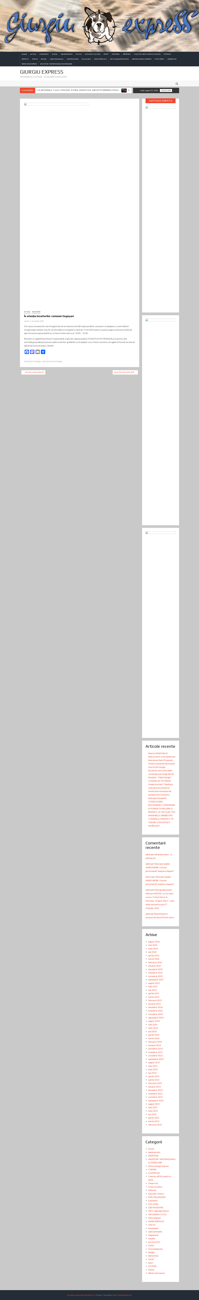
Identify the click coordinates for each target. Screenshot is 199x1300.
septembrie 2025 (156, 979)
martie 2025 (153, 997)
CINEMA (152, 1169)
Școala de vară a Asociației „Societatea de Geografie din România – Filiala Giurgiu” (161, 774)
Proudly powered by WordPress (80, 1295)
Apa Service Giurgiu (32, 361)
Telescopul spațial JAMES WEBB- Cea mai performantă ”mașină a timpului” (160, 867)
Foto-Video (159, 59)
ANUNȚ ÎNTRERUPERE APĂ (124, 372)
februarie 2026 (155, 962)
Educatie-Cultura (92, 54)
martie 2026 (153, 959)
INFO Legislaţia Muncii (119, 59)
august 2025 (154, 983)
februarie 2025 (155, 1000)
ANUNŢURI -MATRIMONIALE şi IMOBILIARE (56, 64)
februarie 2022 (155, 1124)
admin (26, 321)
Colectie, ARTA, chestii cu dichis (147, 54)
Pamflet (25, 59)
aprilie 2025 (153, 993)
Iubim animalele (56, 59)
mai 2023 (152, 1073)
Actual (33, 54)
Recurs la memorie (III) (34, 372)
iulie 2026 (152, 945)
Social (55, 54)
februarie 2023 (155, 1083)
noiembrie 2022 (155, 1093)
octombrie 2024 (155, 1014)
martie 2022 (153, 1121)
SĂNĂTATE (127, 54)
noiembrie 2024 (155, 1011)
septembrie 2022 (156, 1100)
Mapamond (153, 1235)
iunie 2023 (153, 1069)
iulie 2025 (152, 986)
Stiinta (35, 59)
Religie (44, 59)
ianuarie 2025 (154, 1004)
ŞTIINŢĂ (152, 1266)
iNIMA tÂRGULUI (100, 59)
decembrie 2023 (155, 1048)
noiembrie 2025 (155, 972)
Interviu (167, 54)
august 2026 (154, 941)
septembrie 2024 (156, 1017)
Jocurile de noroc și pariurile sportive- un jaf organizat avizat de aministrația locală (130, 90)
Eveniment (44, 54)
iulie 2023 (152, 1066)
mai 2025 (152, 990)
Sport (106, 54)
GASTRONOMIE (73, 59)
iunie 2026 (153, 948)
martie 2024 (153, 1038)
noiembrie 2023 (155, 1052)
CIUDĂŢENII (154, 1173)
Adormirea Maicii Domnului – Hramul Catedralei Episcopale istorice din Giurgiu (161, 763)
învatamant (153, 1228)
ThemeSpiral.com (124, 1295)
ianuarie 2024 (154, 1045)
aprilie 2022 (153, 1117)
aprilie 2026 (153, 955)
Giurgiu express (41, 72)
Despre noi (171, 59)
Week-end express (29, 64)
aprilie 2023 (153, 1076)
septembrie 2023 (156, 1059)
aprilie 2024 (153, 1035)
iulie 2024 (152, 1024)
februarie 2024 (155, 1042)
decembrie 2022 (155, 1090)
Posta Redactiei (155, 1249)
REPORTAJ (153, 1256)
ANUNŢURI (36, 312)
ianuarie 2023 (154, 1086)
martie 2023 (153, 1080)
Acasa (24, 54)
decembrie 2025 (155, 969)
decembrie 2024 (155, 1007)
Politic (79, 54)
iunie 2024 (153, 1028)
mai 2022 (152, 1114)
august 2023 (154, 1062)
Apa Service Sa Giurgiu (52, 361)
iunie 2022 (153, 1111)
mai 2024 (152, 1031)
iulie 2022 (152, 1107)
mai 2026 (152, 952)
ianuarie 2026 (154, 966)
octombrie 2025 (155, 976)
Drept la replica (155, 1187)
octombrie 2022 (155, 1097)
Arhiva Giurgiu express (141, 59)
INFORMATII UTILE (157, 1214)
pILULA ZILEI (86, 59)
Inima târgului (154, 1218)
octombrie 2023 (155, 1055)
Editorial (116, 54)
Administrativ (67, 54)
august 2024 (154, 1021)
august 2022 (154, 1104)
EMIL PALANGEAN (157, 1197)
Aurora (149, 877)
